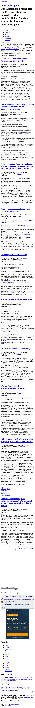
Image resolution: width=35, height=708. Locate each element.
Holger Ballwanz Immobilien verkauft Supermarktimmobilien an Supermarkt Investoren (17, 106)
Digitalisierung (5, 493)
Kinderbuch (29, 688)
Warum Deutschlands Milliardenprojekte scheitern (13, 387)
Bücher (3, 688)
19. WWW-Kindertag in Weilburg (15, 349)
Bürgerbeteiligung (5, 495)
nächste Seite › (22, 548)
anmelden (27, 699)
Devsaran (9, 705)
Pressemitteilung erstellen (11, 29)
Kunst (6, 651)
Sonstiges (7, 662)
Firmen (7, 645)
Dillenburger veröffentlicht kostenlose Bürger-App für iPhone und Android (17, 440)
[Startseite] (4, 1)
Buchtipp (14, 687)
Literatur (7, 652)
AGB (6, 31)
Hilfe (6, 34)
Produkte (7, 660)
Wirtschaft (7, 669)
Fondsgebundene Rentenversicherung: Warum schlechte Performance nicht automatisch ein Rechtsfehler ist (17, 166)
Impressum (8, 38)
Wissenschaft (8, 671)
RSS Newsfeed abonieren (8, 587)
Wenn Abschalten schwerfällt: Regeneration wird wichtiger (14, 60)
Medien (7, 654)
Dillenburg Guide (5, 489)
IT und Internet (22, 446)
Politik (6, 658)
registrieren (13, 47)
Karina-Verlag (22, 688)
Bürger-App (4, 490)
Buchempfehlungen (6, 687)
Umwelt (7, 667)
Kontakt (7, 36)
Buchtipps (19, 687)
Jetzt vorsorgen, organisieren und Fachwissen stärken (15, 210)
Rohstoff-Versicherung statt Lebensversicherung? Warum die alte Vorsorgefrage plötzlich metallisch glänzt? (17, 502)
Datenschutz (8, 32)
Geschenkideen (14, 688)
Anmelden (7, 40)
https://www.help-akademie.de (9, 282)
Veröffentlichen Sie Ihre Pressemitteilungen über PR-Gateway (17, 677)
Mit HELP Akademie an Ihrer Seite (16, 299)
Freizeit (7, 647)
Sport (6, 663)
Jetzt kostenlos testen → (18, 635)
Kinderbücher (4, 690)
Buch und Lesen (27, 687)
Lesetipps (11, 690)
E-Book (7, 688)
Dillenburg (3, 492)
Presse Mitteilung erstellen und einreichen (16, 48)
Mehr (32, 692)
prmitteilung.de (10, 5)
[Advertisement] (17, 569)
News (19, 66)
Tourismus (7, 665)
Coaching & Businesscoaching (14, 254)
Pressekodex (8, 52)
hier (12, 53)
